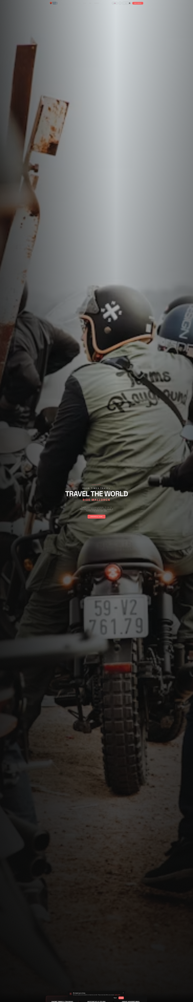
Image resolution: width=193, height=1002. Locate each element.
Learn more (117, 994)
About (78, 3)
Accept (121, 997)
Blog (84, 3)
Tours (72, 3)
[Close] (123, 992)
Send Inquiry (137, 3)
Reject (115, 997)
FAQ (90, 3)
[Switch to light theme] (120, 3)
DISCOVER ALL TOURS (97, 516)
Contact (96, 3)
